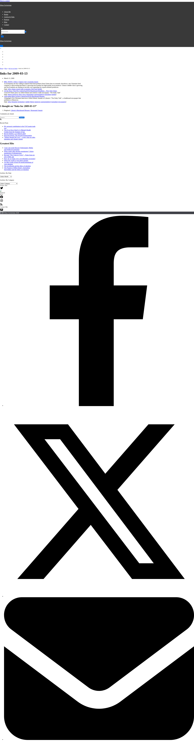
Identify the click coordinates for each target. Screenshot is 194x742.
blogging (14, 102)
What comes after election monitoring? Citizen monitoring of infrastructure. (19, 152)
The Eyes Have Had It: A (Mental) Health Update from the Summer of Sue (17, 131)
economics (27, 89)
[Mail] (1, 210)
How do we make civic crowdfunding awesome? (19, 159)
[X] (99, 596)
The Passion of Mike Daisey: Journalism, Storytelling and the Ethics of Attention (17, 168)
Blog (5, 22)
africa (9, 89)
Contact (6, 25)
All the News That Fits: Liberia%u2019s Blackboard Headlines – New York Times (30, 91)
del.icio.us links (13, 68)
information (30, 94)
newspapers (62, 102)
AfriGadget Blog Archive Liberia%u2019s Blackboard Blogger (24, 96)
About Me (7, 12)
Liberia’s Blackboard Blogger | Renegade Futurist (26, 110)
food (35, 89)
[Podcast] (2, 194)
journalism (47, 94)
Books (6, 14)
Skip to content (5, 1)
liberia (10, 94)
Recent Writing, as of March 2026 (15, 134)
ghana (14, 89)
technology (21, 102)
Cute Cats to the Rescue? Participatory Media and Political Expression (18, 148)
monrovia (15, 94)
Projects (6, 19)
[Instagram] (1, 201)
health (39, 89)
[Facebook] (1, 198)
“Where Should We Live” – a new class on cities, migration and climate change (19, 138)
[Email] (99, 739)
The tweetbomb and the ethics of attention (17, 166)
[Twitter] (1, 189)
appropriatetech (39, 94)
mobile (53, 94)
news (24, 94)
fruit (32, 89)
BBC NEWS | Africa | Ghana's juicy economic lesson (21, 82)
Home (1, 68)
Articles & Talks (9, 17)
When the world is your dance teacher (16, 160)
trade (22, 89)
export (18, 89)
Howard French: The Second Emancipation (18, 135)
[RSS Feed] (1, 205)
